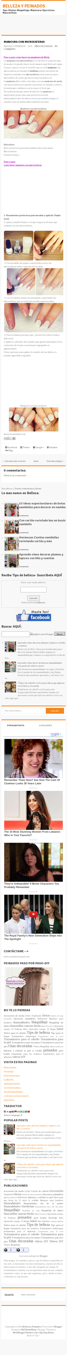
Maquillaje (39, 1022)
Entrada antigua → (56, 461)
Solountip (8, 1071)
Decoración (56, 1191)
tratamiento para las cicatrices (26, 1054)
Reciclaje (53, 1217)
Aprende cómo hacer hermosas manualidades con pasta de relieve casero (40, 664)
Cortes (28, 1015)
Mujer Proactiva (47, 1026)
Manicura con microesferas (24, 42)
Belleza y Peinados (24, 6)
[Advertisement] (26, 26)
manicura (51, 67)
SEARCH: (9, 1294)
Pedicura (18, 1029)
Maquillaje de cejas (31, 1210)
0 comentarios (24, 516)
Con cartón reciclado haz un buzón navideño (42, 522)
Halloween (42, 1018)
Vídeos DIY (56, 1241)
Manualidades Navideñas (19, 1206)
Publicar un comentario (15, 475)
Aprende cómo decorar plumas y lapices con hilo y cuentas (41, 556)
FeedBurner (39, 602)
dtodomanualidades (13, 1091)
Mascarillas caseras (21, 1026)
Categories (45, 725)
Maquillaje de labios (52, 1210)
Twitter (26, 447)
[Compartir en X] (11, 438)
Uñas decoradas (44, 46)
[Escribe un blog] (8, 438)
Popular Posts (15, 725)
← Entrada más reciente (14, 461)
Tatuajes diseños (56, 1221)
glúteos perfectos (56, 1046)
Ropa (52, 1029)
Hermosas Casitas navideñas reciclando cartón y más (39, 539)
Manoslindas (10, 1067)
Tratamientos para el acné (50, 1036)
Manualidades (21, 1022)
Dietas (46, 1015)
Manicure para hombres (51, 1200)
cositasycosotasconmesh (16, 1095)
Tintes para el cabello (15, 1032)
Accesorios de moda (14, 1015)
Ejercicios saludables (25, 1018)
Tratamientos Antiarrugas (24, 1036)
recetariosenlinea (12, 1087)
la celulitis (37, 1050)
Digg (10, 450)
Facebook (12, 447)
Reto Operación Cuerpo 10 (36, 1029)
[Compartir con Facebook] (14, 438)
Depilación (36, 1015)
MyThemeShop (28, 1329)
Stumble (53, 447)
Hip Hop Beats (46, 1332)
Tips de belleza (38, 1032)
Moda (37, 1026)
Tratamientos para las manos (26, 1042)
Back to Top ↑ (33, 1335)
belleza (34, 70)
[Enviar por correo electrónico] (5, 438)
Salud (60, 1029)
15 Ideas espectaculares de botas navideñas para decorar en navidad (42, 505)
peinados (50, 1050)
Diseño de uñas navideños (32, 1194)
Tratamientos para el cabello (21, 1039)
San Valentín (43, 1221)
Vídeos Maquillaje (41, 1046)
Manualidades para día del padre (49, 1206)
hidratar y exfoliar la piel (17, 1050)
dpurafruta (9, 1099)
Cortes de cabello (40, 1191)
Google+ (39, 447)
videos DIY (19, 1057)
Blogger (44, 1255)
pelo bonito (40, 1217)
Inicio (36, 461)
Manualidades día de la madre (43, 1203)
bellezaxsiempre (12, 1075)
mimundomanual (12, 1083)
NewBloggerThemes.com (25, 1332)
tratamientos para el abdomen (20, 1231)
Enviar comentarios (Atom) (28, 488)
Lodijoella (8, 1079)
